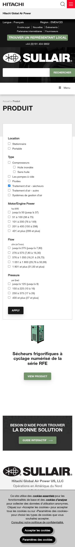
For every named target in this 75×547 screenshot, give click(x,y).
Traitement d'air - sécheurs (28, 185)
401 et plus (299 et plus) (26, 230)
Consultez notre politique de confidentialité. (37, 522)
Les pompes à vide (23, 176)
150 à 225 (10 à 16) (23, 288)
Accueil (6, 101)
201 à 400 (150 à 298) (25, 226)
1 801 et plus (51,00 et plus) (28, 266)
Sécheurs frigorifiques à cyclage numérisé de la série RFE (37, 358)
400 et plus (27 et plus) (25, 297)
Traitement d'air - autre (25, 190)
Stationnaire (19, 143)
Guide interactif (36, 440)
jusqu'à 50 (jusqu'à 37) (25, 212)
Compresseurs (20, 162)
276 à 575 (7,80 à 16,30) (26, 252)
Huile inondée (25, 167)
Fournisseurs (51, 31)
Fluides (16, 181)
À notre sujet (23, 27)
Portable (17, 148)
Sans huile (23, 171)
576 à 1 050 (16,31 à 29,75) (28, 257)
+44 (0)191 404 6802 (37, 43)
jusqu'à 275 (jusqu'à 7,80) (27, 248)
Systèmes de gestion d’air (27, 195)
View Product (37, 376)
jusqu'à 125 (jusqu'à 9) (25, 283)
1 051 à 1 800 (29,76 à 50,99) (29, 262)
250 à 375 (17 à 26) (23, 293)
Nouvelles (38, 27)
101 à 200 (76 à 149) (24, 221)
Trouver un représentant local (37, 37)
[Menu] (71, 4)
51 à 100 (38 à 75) (22, 217)
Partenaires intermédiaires (29, 31)
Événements (52, 27)
